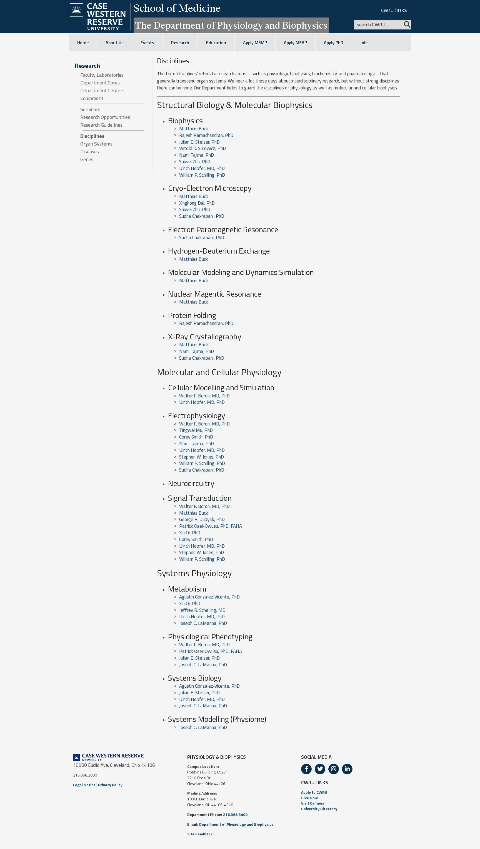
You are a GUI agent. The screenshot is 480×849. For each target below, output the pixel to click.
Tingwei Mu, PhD (196, 430)
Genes (86, 159)
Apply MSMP (255, 42)
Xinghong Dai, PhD (197, 203)
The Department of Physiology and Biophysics (231, 25)
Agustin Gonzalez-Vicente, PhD (209, 596)
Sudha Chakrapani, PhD (201, 216)
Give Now (309, 798)
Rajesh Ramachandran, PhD (206, 135)
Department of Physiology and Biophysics (236, 824)
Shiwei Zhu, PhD (194, 161)
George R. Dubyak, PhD (202, 519)
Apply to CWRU (314, 792)
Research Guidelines (101, 124)
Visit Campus (312, 803)
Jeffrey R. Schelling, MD (202, 610)
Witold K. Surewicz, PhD (202, 148)
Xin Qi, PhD (189, 532)
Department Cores (100, 82)
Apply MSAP (295, 42)
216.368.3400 (235, 814)
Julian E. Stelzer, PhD (199, 142)
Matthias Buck (193, 128)
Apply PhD (333, 42)
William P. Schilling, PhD (202, 175)
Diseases (89, 151)
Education (216, 42)
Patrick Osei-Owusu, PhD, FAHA (210, 526)
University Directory (319, 809)
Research (180, 42)
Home (83, 42)
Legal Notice (84, 785)
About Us (115, 42)
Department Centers (102, 90)
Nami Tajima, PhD (196, 155)
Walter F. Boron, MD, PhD (204, 395)
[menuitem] (354, 792)
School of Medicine (177, 8)
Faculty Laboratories (102, 74)
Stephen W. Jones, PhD (201, 456)
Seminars (90, 109)
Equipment (91, 98)
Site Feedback (199, 834)
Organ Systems (96, 143)
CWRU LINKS (314, 782)
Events (147, 42)
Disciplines (92, 136)
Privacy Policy (110, 785)
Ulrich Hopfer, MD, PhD (202, 168)
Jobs (364, 42)
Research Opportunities (105, 117)
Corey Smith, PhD (196, 436)
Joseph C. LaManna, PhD (203, 623)
